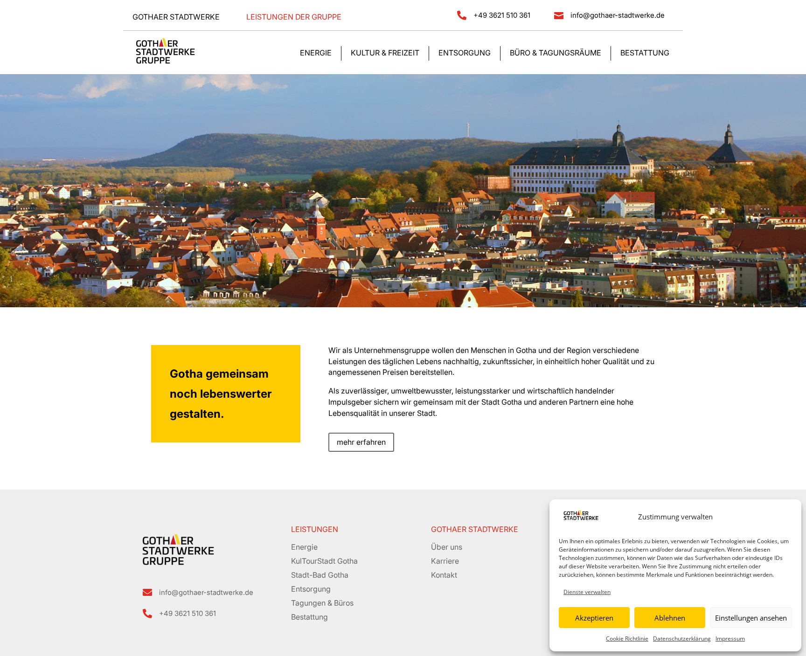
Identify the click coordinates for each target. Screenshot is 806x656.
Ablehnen (669, 617)
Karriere (445, 561)
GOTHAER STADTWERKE (474, 529)
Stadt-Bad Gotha (319, 575)
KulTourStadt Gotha (324, 561)
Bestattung (644, 53)
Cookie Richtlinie (627, 638)
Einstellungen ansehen (751, 617)
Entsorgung (464, 53)
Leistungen (314, 529)
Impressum (730, 638)
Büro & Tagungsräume (555, 53)
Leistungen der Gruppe (293, 16)
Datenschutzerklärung (682, 638)
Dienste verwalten (587, 592)
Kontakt (444, 575)
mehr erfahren (361, 442)
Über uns (446, 547)
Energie (316, 53)
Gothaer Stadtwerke (176, 16)
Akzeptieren (594, 617)
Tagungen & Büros (322, 603)
